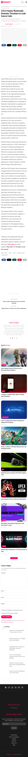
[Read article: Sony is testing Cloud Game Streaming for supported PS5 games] (14, 410)
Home (2, 6)
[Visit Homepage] (6, 2)
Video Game (4, 255)
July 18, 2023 (17, 24)
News (3, 391)
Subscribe (14, 728)
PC (2, 469)
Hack (14, 252)
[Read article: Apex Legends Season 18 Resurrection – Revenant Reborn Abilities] (14, 357)
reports (8, 91)
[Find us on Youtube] (6, 687)
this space (11, 244)
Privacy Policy (14, 735)
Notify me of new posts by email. (10, 613)
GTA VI (10, 252)
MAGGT (11, 754)
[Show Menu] (26, 2)
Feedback (14, 739)
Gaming (5, 6)
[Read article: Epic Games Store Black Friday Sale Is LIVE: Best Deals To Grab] (14, 512)
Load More (14, 558)
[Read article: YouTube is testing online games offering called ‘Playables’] (14, 383)
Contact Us (14, 743)
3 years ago (4, 372)
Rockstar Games (20, 252)
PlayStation (5, 417)
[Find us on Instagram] (16, 687)
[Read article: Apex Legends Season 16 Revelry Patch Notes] (14, 488)
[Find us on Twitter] (12, 687)
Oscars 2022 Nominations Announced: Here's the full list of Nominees (17, 656)
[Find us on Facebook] (9, 687)
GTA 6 (5, 252)
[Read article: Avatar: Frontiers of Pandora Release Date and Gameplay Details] (14, 436)
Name (3, 591)
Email (3, 597)
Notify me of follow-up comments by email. (12, 610)
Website (3, 603)
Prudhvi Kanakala (9, 24)
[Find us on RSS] (22, 687)
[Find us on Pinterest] (19, 687)
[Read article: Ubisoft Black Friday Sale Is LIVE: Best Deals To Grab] (14, 538)
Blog (14, 745)
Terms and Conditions (14, 737)
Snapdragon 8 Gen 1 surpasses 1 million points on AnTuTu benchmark (17, 648)
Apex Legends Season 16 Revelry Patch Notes (13, 499)
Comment (4, 573)
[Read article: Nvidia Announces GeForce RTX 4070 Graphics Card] (14, 462)
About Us (14, 741)
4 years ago (4, 527)
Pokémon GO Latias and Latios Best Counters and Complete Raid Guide (17, 664)
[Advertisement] (14, 62)
